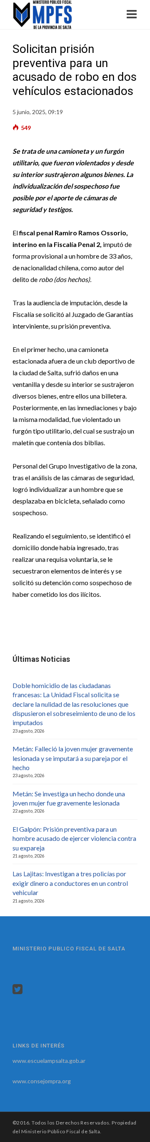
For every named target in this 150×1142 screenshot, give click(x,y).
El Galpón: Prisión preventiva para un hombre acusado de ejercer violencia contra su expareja (74, 838)
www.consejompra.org (41, 1081)
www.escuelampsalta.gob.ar (48, 1060)
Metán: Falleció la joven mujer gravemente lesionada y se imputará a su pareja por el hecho (72, 758)
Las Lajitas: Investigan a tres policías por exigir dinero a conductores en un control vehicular (70, 883)
